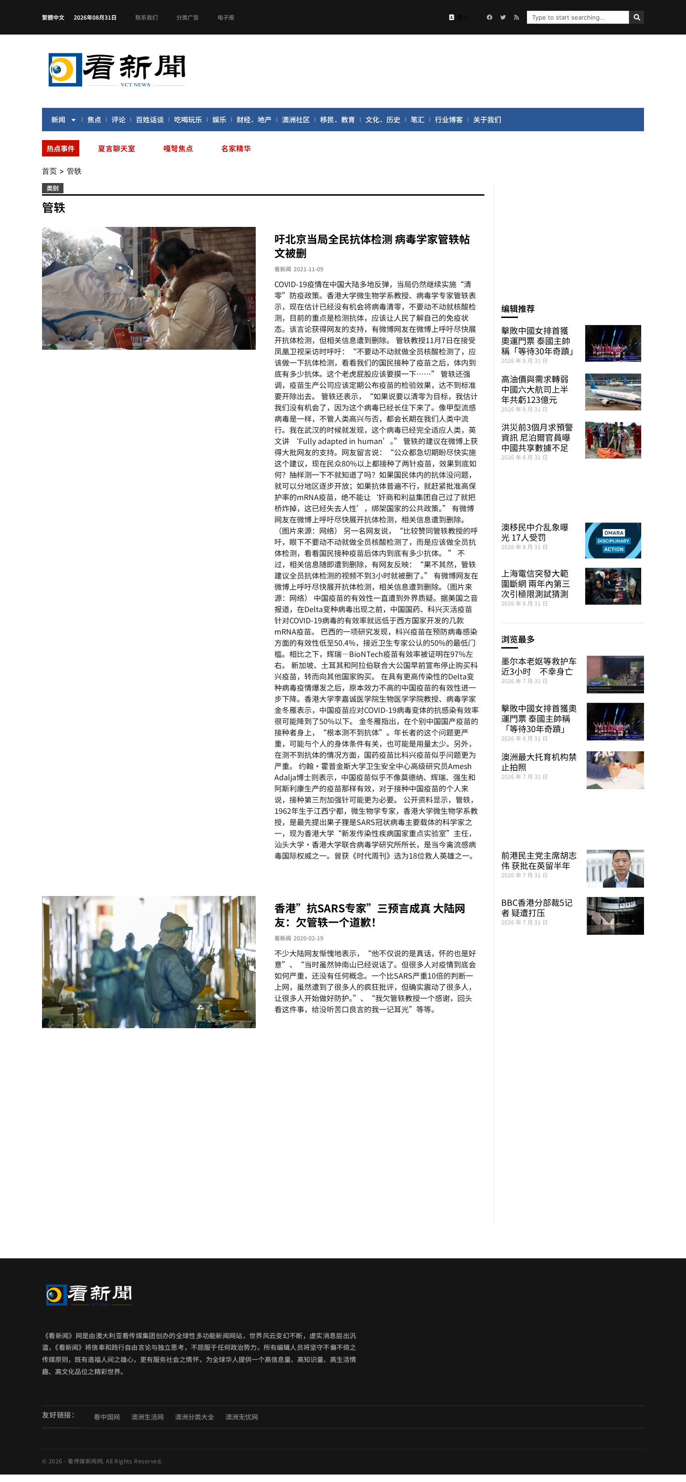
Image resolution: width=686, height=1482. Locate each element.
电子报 (225, 17)
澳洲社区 (296, 119)
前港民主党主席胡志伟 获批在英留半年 (539, 860)
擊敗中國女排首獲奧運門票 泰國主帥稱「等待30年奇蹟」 (539, 340)
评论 (119, 119)
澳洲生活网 (147, 1416)
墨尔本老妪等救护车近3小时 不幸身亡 (539, 666)
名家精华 (236, 148)
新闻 (58, 119)
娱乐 (219, 119)
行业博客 (449, 119)
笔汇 (418, 119)
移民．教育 (337, 119)
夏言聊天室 (116, 148)
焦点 (94, 119)
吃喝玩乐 (188, 119)
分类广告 (187, 17)
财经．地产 (254, 119)
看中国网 (107, 1416)
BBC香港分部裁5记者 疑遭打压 (537, 907)
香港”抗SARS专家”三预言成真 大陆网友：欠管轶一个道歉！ (369, 915)
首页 (49, 171)
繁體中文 (53, 17)
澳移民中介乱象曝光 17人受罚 (534, 532)
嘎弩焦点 (178, 148)
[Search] (636, 17)
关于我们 (487, 119)
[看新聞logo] (116, 88)
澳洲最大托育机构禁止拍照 (539, 761)
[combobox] (578, 17)
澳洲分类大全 (194, 1416)
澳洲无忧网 (241, 1416)
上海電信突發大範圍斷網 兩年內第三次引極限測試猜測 (535, 583)
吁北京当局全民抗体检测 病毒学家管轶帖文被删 (372, 246)
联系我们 (146, 17)
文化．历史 (382, 119)
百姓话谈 (150, 119)
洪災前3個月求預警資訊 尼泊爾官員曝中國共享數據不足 (537, 437)
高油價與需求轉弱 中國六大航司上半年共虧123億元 (534, 389)
